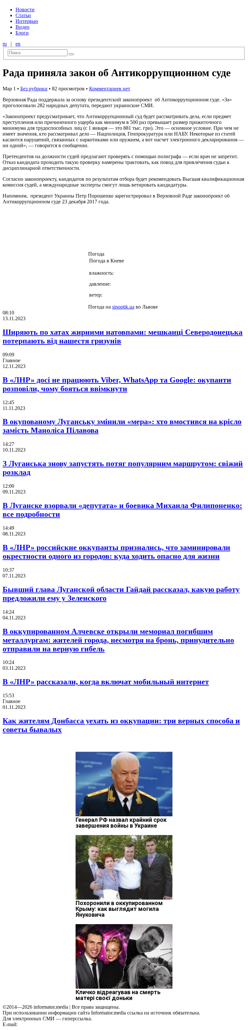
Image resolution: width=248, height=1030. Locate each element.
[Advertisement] (104, 235)
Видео (22, 27)
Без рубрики (33, 88)
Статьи (23, 15)
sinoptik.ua (123, 307)
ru (5, 43)
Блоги (22, 33)
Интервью (27, 21)
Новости (25, 9)
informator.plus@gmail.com (47, 1024)
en (18, 43)
